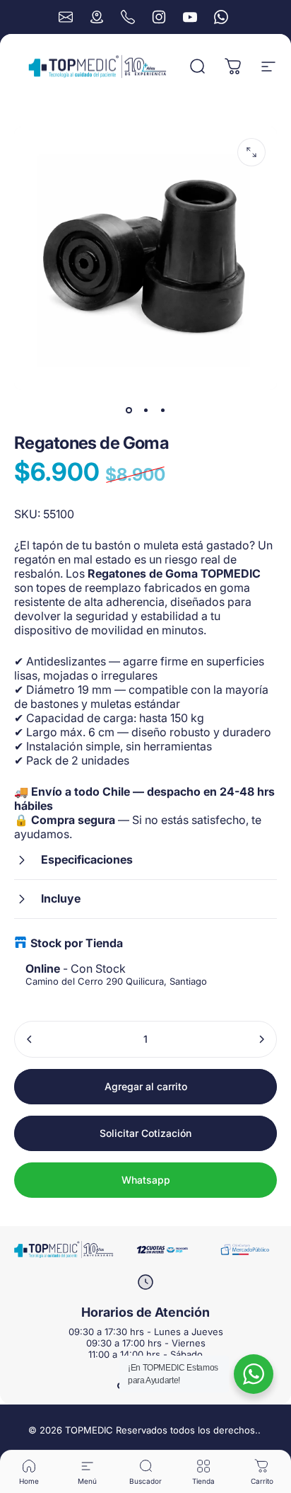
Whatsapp (145, 1180)
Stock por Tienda (76, 943)
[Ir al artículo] (128, 409)
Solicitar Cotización (145, 1133)
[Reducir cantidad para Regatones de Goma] (29, 1039)
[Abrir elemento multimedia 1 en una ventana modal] (251, 152)
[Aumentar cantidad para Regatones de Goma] (261, 1039)
